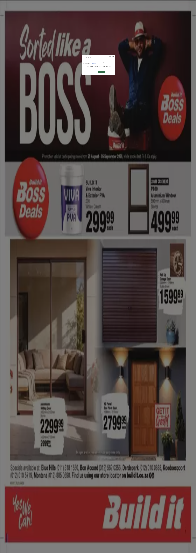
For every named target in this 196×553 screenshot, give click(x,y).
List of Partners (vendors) (87, 68)
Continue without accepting (111, 56)
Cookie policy (94, 63)
